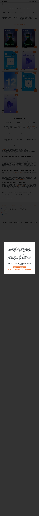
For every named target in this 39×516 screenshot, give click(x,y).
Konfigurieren (28, 269)
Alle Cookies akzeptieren (19, 267)
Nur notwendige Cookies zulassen (15, 269)
